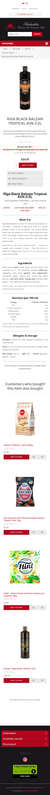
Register (15, 8)
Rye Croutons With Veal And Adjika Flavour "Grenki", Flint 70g (24, 519)
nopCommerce (31, 791)
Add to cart (28, 165)
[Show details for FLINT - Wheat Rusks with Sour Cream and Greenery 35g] (25, 567)
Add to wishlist (17, 173)
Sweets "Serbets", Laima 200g (18, 445)
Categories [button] (7, 43)
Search (37, 34)
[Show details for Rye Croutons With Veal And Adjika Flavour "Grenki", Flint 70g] (25, 491)
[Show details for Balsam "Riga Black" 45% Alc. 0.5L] (25, 642)
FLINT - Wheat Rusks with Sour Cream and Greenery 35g (24, 594)
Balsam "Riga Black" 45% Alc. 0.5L (20, 668)
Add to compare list (19, 179)
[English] (26, 3)
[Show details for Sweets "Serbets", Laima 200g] (25, 418)
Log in (24, 8)
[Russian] (23, 3)
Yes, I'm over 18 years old (26, 153)
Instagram (25, 759)
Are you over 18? (24, 147)
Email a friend (17, 184)
